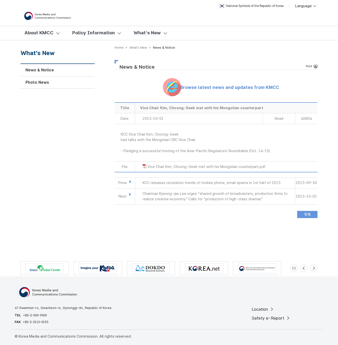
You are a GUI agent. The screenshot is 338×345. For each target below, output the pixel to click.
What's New (147, 33)
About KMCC (38, 33)
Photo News (37, 82)
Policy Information (93, 33)
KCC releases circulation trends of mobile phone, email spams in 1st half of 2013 (212, 183)
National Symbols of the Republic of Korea (255, 6)
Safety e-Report (269, 318)
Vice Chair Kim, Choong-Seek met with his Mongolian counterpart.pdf (206, 166)
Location (260, 309)
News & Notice (39, 70)
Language (304, 6)
